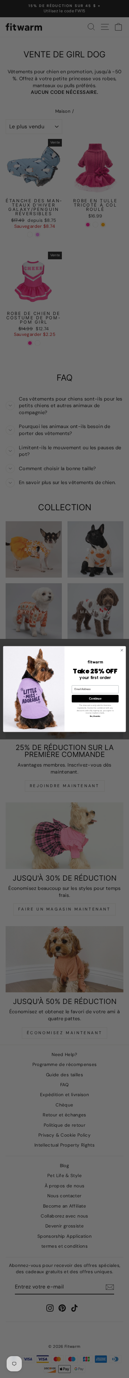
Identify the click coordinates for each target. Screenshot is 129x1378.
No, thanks (95, 716)
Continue (95, 698)
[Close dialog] (122, 650)
